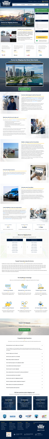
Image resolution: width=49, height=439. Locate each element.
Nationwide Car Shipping (12, 423)
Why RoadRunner (30, 4)
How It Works (23, 4)
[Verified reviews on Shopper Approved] (8, 434)
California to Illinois (15, 247)
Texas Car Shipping (20, 426)
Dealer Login (35, 1)
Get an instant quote (24, 88)
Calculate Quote (41, 37)
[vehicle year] (42, 23)
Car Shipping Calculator (4, 423)
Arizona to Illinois (14, 244)
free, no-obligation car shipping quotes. (32, 98)
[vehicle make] (42, 25)
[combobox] (42, 16)
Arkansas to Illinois (14, 245)
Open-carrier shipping (39, 99)
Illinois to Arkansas (34, 245)
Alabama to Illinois (14, 242)
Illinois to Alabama (34, 242)
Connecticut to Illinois (15, 250)
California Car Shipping (20, 423)
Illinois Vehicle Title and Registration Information (14, 174)
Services (15, 4)
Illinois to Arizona (34, 244)
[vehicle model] (42, 27)
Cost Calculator (37, 4)
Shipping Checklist (28, 423)
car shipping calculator (8, 218)
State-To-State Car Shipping (12, 426)
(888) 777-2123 (45, 1)
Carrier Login (39, 1)
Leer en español (27, 426)
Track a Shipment (30, 1)
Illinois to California (34, 247)
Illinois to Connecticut (34, 250)
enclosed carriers (34, 101)
